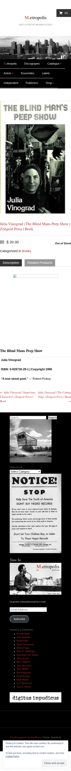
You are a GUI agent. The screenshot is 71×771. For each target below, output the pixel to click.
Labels (46, 73)
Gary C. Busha (24, 686)
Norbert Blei (22, 641)
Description (11, 263)
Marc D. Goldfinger (26, 651)
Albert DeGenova (25, 644)
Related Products (39, 263)
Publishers (32, 82)
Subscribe (19, 619)
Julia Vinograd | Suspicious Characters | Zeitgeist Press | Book (17, 396)
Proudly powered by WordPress (25, 737)
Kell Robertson (24, 672)
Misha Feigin (23, 648)
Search (52, 417)
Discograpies (32, 63)
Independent (11, 82)
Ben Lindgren (23, 662)
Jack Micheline (24, 665)
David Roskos (23, 676)
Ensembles (27, 73)
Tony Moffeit (22, 669)
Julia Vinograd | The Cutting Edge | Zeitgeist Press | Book (54, 396)
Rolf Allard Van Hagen (27, 655)
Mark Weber (23, 679)
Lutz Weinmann (24, 683)
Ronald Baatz (23, 633)
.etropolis (36, 17)
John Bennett (23, 637)
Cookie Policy (12, 756)
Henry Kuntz (23, 658)
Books (26, 251)
